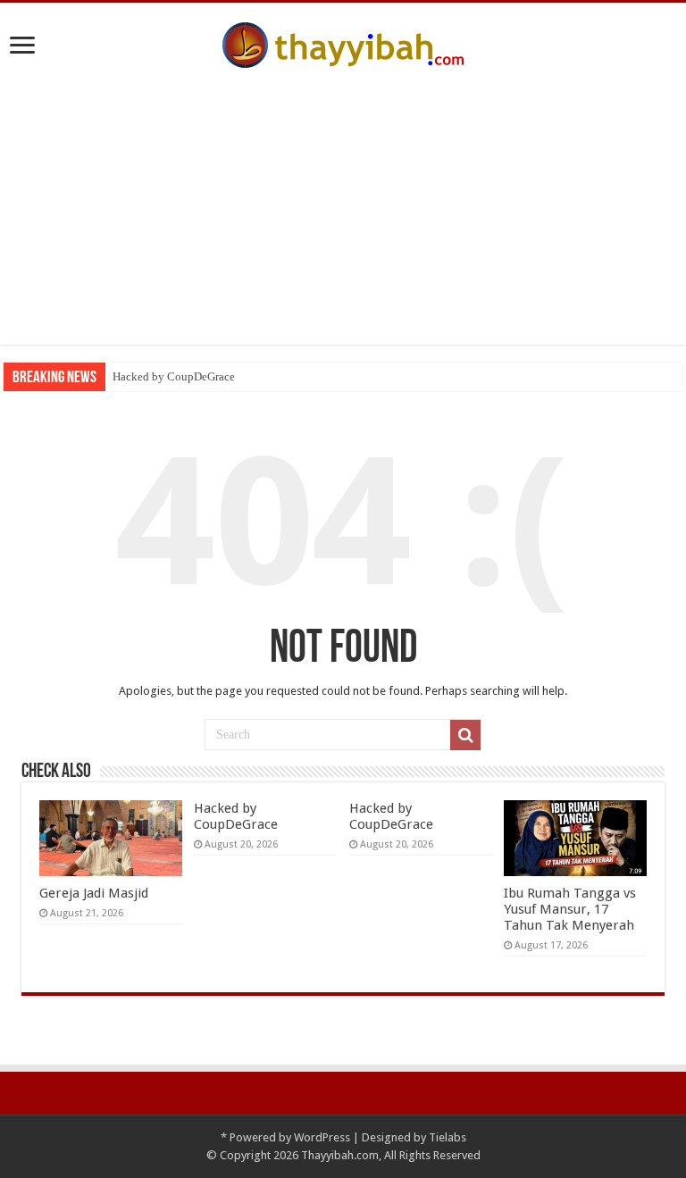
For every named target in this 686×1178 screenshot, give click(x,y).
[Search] (465, 735)
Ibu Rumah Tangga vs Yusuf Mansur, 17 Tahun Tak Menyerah (570, 909)
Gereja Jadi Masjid (93, 893)
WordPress (322, 1137)
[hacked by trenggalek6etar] (343, 42)
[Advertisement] (343, 220)
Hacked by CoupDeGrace (174, 376)
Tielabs (447, 1137)
